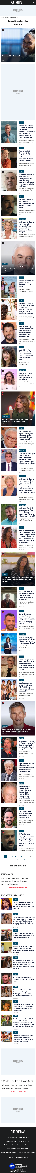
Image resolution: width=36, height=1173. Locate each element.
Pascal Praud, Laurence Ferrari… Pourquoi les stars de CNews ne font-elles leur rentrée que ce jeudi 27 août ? (17, 269)
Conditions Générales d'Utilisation (17, 1137)
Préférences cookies (22, 1157)
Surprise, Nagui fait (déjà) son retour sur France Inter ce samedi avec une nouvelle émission (16, 730)
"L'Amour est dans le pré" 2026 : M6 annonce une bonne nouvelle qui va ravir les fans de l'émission (23, 935)
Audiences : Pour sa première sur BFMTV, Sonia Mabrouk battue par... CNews (26, 376)
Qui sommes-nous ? (11, 1141)
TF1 (16, 1085)
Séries (30, 1085)
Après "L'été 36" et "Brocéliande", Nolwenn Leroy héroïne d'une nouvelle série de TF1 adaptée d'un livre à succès (26, 355)
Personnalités (18, 1088)
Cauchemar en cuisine (7, 1088)
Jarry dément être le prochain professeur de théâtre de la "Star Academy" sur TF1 (26, 814)
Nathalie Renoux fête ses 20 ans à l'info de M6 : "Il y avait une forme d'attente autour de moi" (27, 640)
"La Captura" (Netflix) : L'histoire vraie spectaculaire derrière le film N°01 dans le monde (26, 203)
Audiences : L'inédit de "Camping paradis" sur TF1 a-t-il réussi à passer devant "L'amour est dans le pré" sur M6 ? (27, 512)
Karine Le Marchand (6, 881)
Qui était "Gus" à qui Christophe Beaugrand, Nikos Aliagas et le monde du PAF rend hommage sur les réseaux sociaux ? (26, 331)
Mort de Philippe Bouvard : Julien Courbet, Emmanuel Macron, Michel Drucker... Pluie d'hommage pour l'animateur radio (25, 792)
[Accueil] (16, 2)
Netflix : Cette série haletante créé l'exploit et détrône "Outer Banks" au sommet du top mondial (26, 595)
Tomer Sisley (24, 878)
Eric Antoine (16, 881)
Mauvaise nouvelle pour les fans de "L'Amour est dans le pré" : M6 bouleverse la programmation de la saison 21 (23, 949)
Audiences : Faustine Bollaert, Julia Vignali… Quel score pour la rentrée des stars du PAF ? (17, 420)
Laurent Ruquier (15, 878)
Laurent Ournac (5, 884)
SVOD (25, 1085)
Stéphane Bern (14, 884)
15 (24, 859)
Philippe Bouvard (5, 878)
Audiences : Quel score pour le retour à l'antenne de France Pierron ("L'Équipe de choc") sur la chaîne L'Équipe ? (26, 227)
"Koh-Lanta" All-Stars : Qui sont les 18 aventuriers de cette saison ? (26, 284)
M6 (13, 1085)
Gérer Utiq (11, 1157)
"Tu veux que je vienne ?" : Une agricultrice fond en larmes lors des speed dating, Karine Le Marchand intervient (17, 579)
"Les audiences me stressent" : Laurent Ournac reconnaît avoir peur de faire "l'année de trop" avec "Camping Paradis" (27, 619)
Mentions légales (24, 1141)
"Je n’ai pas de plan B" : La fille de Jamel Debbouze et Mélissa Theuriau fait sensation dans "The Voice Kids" (23, 905)
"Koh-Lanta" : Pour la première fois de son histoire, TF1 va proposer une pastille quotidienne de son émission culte (23, 1007)
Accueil (2, 17)
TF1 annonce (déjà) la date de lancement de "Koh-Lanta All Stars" (23, 978)
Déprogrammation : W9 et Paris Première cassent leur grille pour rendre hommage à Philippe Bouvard (26, 767)
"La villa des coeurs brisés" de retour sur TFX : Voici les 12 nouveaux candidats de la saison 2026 (26, 687)
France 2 (26, 1088)
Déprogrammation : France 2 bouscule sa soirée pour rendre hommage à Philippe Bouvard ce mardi (26, 435)
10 (17, 859)
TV (2, 1085)
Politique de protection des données (17, 1148)
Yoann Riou (24, 881)
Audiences (7, 1085)
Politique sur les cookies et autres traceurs (17, 1145)
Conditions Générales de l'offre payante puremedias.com (18, 1152)
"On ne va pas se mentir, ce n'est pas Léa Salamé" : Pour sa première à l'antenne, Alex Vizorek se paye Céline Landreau (27, 745)
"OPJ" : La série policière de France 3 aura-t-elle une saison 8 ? (18, 57)
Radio (20, 1085)
